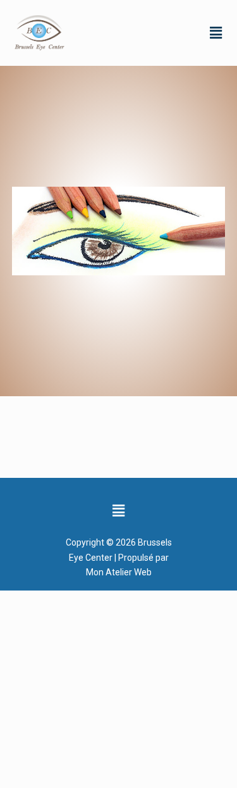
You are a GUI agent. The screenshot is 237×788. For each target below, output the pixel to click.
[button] (216, 32)
